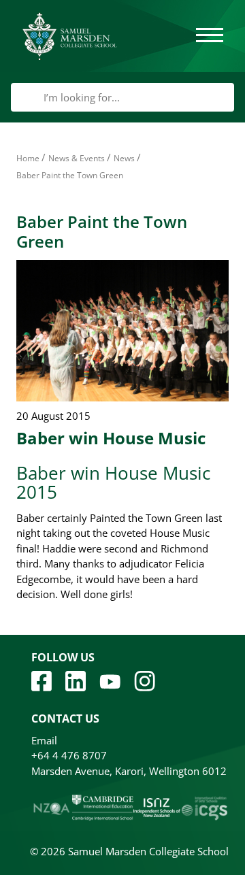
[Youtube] (109, 680)
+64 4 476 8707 (69, 755)
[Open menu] (209, 36)
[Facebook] (41, 680)
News (124, 158)
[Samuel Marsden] (69, 36)
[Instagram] (144, 680)
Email (44, 740)
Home (27, 158)
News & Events (76, 158)
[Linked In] (75, 680)
